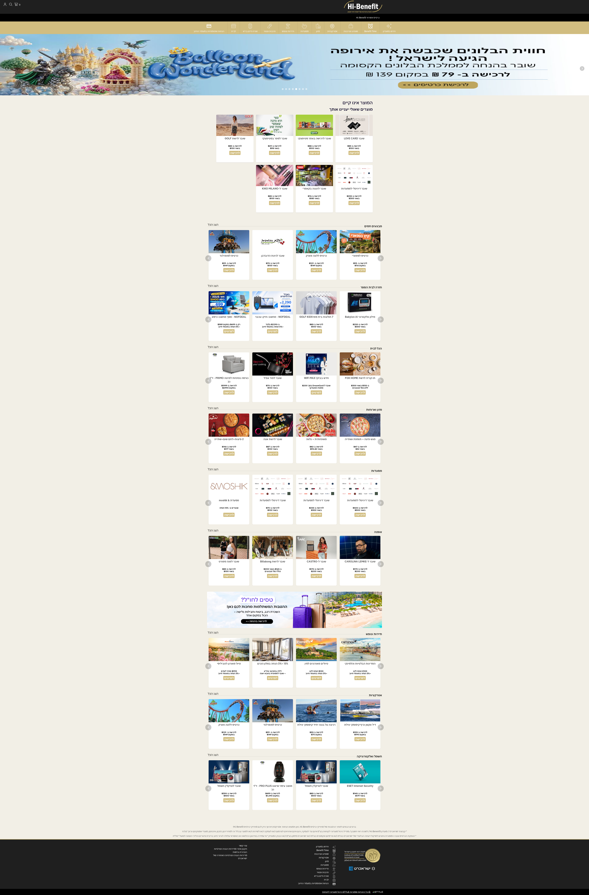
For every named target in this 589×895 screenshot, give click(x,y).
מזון (318, 31)
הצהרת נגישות (240, 852)
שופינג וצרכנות (351, 31)
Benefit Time (370, 31)
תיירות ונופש (288, 31)
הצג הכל (213, 224)
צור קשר (243, 845)
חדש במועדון (389, 31)
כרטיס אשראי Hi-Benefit (368, 17)
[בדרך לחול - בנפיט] (294, 610)
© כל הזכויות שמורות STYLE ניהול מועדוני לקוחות (346, 892)
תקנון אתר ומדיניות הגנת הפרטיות (230, 848)
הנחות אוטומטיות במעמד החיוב (209, 31)
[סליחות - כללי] (294, 64)
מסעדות (304, 31)
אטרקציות (332, 31)
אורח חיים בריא (250, 31)
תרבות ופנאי (270, 31)
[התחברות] (5, 4)
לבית (233, 31)
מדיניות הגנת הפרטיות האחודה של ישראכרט (230, 857)
